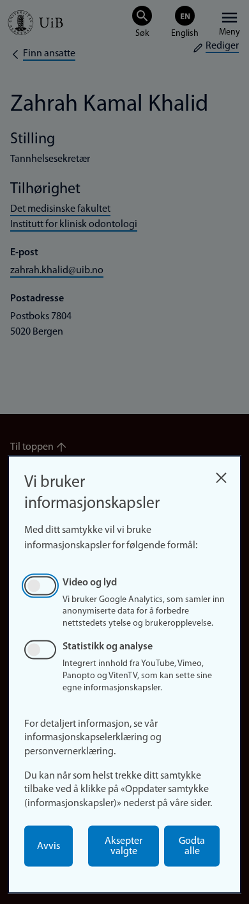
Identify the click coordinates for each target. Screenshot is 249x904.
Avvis (48, 846)
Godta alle (192, 846)
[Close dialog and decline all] (220, 474)
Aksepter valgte (123, 846)
